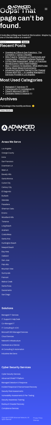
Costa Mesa (6, 234)
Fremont (5, 277)
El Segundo (6, 192)
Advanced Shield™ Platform (13, 378)
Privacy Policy (37, 418)
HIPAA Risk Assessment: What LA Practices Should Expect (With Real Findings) (25, 62)
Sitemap (36, 420)
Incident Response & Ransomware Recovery (19, 387)
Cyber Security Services (11, 374)
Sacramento (7, 290)
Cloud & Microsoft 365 (15, 91)
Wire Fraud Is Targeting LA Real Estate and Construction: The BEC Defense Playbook (25, 58)
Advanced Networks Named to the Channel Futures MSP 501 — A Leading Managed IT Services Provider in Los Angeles (25, 72)
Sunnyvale (6, 273)
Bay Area (5, 252)
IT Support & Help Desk (11, 319)
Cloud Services (8, 336)
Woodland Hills (8, 217)
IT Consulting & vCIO (10, 328)
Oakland (5, 256)
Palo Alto (5, 265)
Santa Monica (7, 179)
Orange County (8, 153)
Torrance (5, 222)
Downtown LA (7, 166)
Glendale (5, 200)
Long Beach (6, 226)
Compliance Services (10, 408)
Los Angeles (6, 149)
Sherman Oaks (8, 209)
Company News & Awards (17, 93)
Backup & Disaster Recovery (13, 404)
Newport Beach (8, 247)
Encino (4, 213)
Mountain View (7, 269)
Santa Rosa (6, 286)
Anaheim (5, 230)
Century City (7, 187)
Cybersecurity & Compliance (18, 89)
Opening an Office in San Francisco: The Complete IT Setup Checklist (23, 53)
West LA (5, 170)
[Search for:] (11, 42)
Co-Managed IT (8, 324)
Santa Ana (6, 239)
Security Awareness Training (13, 400)
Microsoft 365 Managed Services (15, 332)
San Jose (5, 260)
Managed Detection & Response (14, 383)
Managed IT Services (15, 87)
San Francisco (7, 161)
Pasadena (6, 204)
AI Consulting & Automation (13, 349)
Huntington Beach (9, 243)
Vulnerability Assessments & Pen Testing (18, 396)
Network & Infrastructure (11, 341)
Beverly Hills (6, 174)
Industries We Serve (9, 354)
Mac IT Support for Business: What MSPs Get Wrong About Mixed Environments (26, 67)
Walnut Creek (7, 282)
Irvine (4, 157)
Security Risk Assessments (12, 391)
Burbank (5, 196)
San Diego (6, 295)
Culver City (6, 183)
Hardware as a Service (10, 345)
